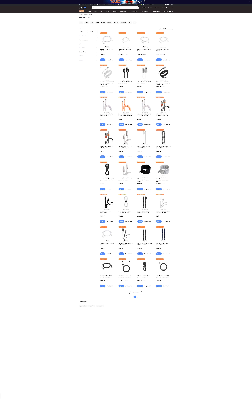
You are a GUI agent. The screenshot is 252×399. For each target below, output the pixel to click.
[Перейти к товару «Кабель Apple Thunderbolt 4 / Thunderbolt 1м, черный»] (107, 266)
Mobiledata (116, 22)
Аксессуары (123, 11)
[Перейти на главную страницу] (83, 8)
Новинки (144, 7)
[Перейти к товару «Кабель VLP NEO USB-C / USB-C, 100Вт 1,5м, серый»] (107, 137)
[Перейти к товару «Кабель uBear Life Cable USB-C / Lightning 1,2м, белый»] (144, 137)
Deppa (97, 22)
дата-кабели (91, 305)
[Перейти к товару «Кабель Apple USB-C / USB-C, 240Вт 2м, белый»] (163, 40)
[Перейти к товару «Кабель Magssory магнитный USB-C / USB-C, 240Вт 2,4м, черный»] (144, 169)
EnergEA (103, 22)
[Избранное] (169, 8)
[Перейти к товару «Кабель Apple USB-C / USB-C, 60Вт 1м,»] (126, 40)
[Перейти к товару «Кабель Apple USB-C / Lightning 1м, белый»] (107, 40)
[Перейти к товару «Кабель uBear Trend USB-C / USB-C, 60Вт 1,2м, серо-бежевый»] (163, 137)
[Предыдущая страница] (132, 297)
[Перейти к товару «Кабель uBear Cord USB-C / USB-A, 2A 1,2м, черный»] (126, 72)
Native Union (123, 22)
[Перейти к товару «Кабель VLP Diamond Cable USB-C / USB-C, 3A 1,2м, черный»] (126, 234)
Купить (102, 59)
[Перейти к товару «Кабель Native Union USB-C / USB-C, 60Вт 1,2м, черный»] (144, 266)
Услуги (157, 7)
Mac (101, 11)
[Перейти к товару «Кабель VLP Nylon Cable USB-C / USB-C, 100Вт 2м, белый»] (126, 202)
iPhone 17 (81, 11)
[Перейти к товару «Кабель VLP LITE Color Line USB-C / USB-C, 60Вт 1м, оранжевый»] (126, 105)
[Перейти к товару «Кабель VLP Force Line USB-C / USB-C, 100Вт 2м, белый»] (126, 137)
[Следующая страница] (139, 297)
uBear (130, 22)
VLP (135, 22)
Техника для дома (155, 11)
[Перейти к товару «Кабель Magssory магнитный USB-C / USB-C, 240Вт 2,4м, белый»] (163, 169)
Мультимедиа (144, 11)
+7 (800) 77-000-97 (168, 4)
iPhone (89, 11)
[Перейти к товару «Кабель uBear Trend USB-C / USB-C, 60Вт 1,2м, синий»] (163, 234)
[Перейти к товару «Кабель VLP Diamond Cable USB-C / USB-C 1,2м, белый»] (163, 202)
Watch (114, 11)
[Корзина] (172, 8)
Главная (80, 14)
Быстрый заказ (110, 59)
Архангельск (83, 4)
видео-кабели (100, 305)
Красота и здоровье (168, 11)
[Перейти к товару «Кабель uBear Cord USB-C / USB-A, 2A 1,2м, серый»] (144, 72)
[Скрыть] (249, 2)
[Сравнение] (166, 8)
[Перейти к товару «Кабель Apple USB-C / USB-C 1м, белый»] (107, 234)
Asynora (86, 22)
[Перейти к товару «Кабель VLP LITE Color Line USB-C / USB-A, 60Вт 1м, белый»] (144, 105)
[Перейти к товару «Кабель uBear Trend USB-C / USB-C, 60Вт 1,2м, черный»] (144, 234)
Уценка (150, 7)
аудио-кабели (83, 305)
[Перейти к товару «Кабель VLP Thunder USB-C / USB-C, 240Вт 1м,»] (107, 202)
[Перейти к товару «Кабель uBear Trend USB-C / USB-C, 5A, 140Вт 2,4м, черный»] (144, 202)
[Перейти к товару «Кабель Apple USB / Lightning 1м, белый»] (144, 40)
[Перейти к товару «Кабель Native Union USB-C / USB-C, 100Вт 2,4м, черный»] (163, 266)
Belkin (92, 22)
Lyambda (109, 22)
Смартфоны (134, 11)
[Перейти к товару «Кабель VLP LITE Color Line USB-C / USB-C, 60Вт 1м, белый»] (107, 105)
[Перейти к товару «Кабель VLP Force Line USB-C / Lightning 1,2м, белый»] (126, 169)
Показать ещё (136, 292)
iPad (96, 11)
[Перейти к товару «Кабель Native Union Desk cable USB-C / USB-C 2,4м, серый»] (126, 266)
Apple (81, 22)
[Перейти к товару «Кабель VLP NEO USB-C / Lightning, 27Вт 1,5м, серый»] (163, 105)
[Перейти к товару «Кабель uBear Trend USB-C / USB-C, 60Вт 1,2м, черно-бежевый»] (107, 169)
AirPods (107, 11)
